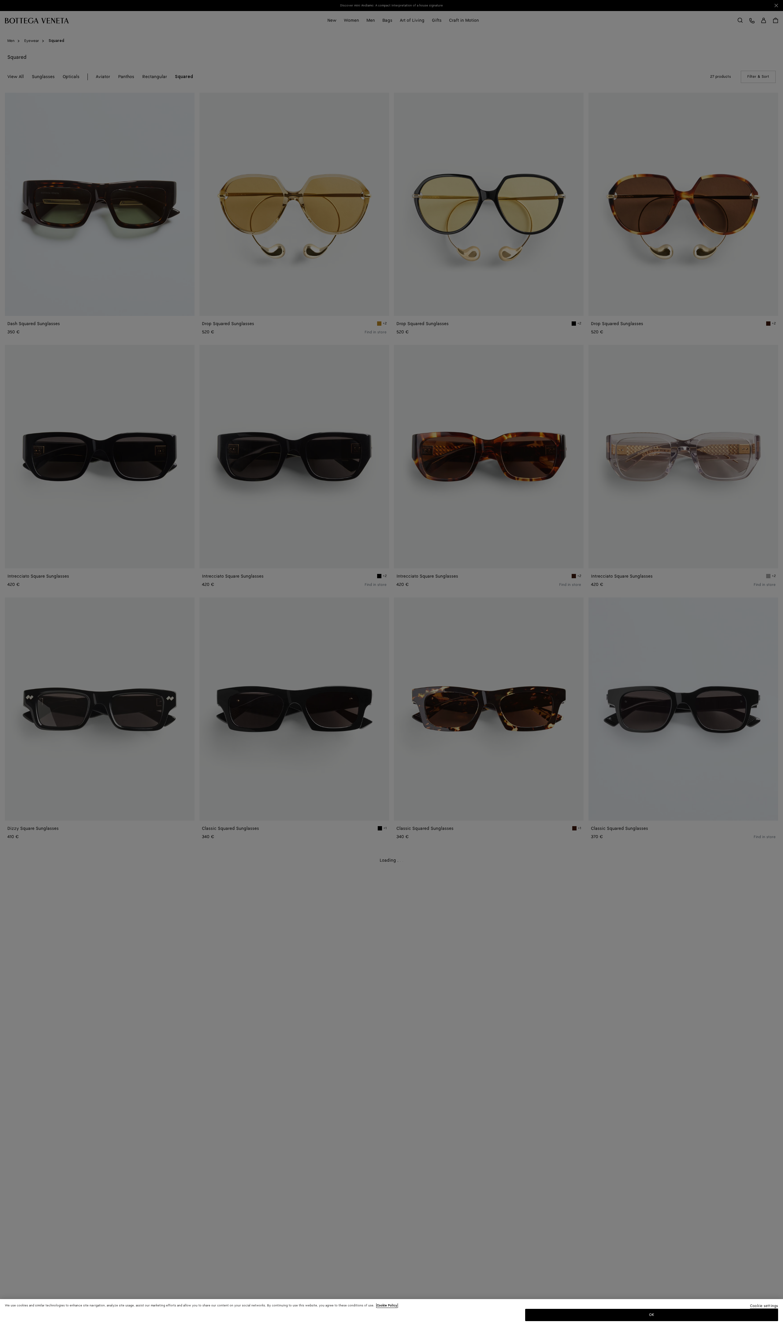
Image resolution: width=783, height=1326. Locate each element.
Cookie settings (764, 1306)
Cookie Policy (387, 1305)
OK (651, 1314)
